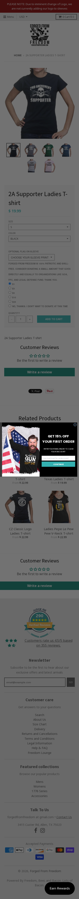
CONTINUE (58, 464)
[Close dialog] (75, 424)
